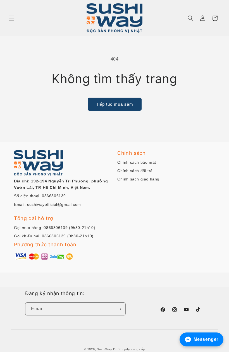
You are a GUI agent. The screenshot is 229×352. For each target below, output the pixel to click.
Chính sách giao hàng (138, 179)
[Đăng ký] (119, 308)
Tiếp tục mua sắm (114, 104)
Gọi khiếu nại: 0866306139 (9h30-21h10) (54, 236)
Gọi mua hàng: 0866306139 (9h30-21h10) (54, 227)
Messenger (206, 339)
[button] (12, 18)
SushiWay (104, 349)
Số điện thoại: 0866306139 (40, 196)
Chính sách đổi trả (135, 170)
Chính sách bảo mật (136, 162)
